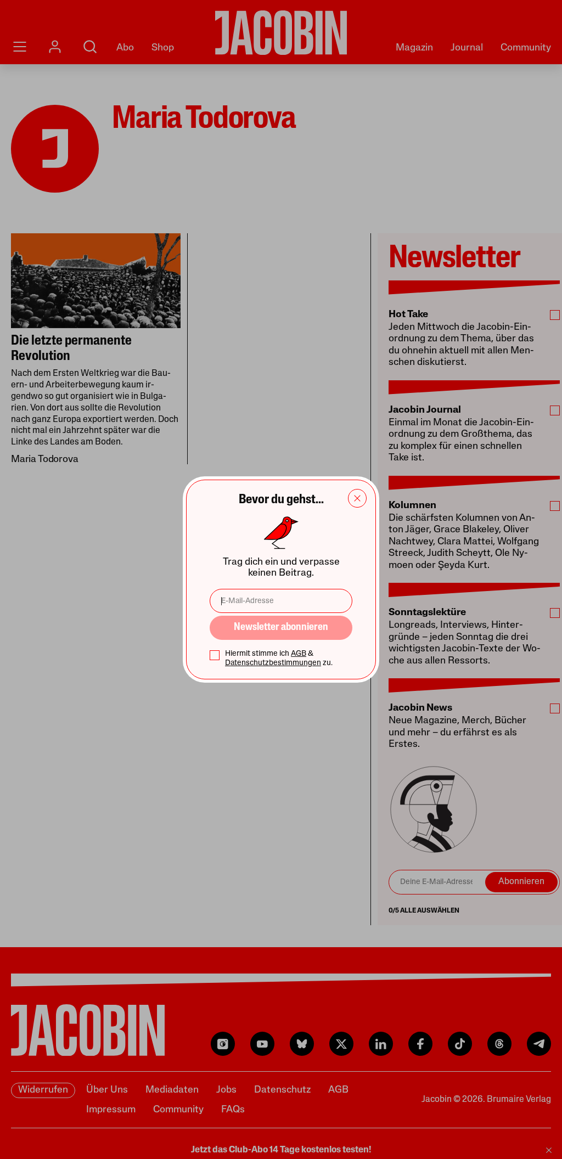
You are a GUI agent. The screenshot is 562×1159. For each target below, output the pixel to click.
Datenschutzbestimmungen (273, 663)
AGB (298, 654)
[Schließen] (357, 498)
